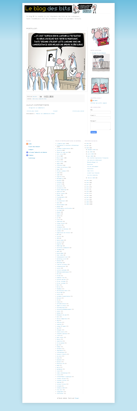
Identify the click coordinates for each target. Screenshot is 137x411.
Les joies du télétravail (94, 160)
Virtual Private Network (99, 53)
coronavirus (60, 187)
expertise (59, 341)
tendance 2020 (61, 387)
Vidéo (58, 301)
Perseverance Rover (62, 290)
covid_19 (41, 98)
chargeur (59, 329)
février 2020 (91, 177)
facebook (59, 249)
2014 (87, 191)
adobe (58, 215)
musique (59, 180)
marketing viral (61, 258)
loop (58, 357)
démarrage (59, 245)
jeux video (60, 255)
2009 (87, 201)
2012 (87, 195)
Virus (58, 156)
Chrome (58, 275)
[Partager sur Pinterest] (53, 97)
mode (58, 365)
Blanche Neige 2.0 (92, 162)
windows (59, 230)
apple (58, 163)
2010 (87, 199)
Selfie (58, 294)
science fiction (61, 384)
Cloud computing (61, 189)
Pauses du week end (62, 152)
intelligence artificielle (64, 208)
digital (59, 243)
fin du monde (60, 343)
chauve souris (61, 331)
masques (59, 260)
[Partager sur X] (49, 97)
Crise (45, 98)
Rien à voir (60, 161)
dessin (58, 339)
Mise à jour (60, 157)
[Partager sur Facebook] (51, 97)
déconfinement (61, 204)
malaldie (59, 359)
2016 (87, 186)
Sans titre (90, 170)
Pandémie (59, 288)
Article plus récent (32, 111)
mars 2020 (91, 156)
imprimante (60, 350)
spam (58, 174)
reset (58, 371)
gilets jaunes (61, 193)
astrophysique (61, 307)
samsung (59, 382)
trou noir (59, 389)
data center (60, 337)
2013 (87, 193)
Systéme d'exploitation (63, 148)
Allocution (90, 168)
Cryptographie (61, 197)
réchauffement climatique (64, 376)
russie (58, 374)
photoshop (59, 262)
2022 (87, 143)
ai (57, 217)
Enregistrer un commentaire (37, 107)
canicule (59, 322)
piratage (59, 210)
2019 (87, 180)
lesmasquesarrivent (62, 257)
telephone (59, 227)
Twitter (59, 236)
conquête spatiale (62, 333)
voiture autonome (61, 270)
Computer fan (60, 277)
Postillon (90, 164)
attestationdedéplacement (64, 309)
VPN (58, 238)
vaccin (58, 268)
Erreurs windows (61, 170)
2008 (87, 204)
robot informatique (62, 372)
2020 (87, 147)
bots (58, 316)
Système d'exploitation (63, 296)
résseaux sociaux (61, 380)
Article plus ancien (78, 111)
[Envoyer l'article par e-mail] (40, 96)
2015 (87, 189)
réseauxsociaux (61, 266)
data (58, 202)
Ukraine (59, 298)
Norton (58, 286)
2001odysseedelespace (63, 272)
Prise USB (59, 292)
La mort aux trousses (93, 172)
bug (58, 320)
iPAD (58, 172)
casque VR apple (61, 326)
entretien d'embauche (63, 247)
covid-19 (59, 184)
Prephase (30, 155)
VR (57, 300)
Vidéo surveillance (62, 167)
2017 (87, 184)
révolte (59, 225)
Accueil (55, 111)
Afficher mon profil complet (99, 103)
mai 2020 (90, 151)
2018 (87, 182)
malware (59, 361)
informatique (60, 352)
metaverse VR (60, 363)
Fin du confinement (92, 166)
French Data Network (34, 146)
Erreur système (61, 283)
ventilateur (60, 393)
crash (58, 335)
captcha (59, 324)
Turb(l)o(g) (31, 158)
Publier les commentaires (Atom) (45, 113)
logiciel (59, 176)
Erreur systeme (61, 281)
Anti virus (35, 98)
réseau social (61, 223)
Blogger (77, 398)
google (58, 206)
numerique (59, 221)
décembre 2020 (92, 149)
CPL (58, 273)
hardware (59, 348)
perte (58, 367)
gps (58, 344)
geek (58, 251)
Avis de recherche (92, 175)
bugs (58, 169)
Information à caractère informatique (68, 145)
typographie (60, 391)
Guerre (58, 214)
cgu (58, 328)
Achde (29, 143)
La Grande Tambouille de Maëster (37, 152)
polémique (59, 369)
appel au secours (61, 305)
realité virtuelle (62, 264)
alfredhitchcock (61, 303)
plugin (58, 212)
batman (58, 313)
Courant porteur (61, 279)
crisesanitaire (61, 200)
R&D (58, 199)
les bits (35, 96)
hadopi (58, 346)
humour (58, 195)
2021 (87, 145)
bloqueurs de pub (61, 314)
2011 (87, 197)
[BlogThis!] (47, 97)
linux (58, 219)
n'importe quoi (61, 143)
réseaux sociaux (61, 378)
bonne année (60, 240)
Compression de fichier (63, 232)
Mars (58, 285)
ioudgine (30, 149)
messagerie (60, 178)
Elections (59, 185)
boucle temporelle (62, 318)
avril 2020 (91, 153)
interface (59, 165)
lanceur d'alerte (61, 354)
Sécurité (59, 150)
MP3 (58, 234)
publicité (59, 191)
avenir (58, 311)
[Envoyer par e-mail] (45, 97)
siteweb (59, 386)
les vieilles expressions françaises (97, 157)
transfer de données (62, 229)
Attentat (59, 182)
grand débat (60, 253)
